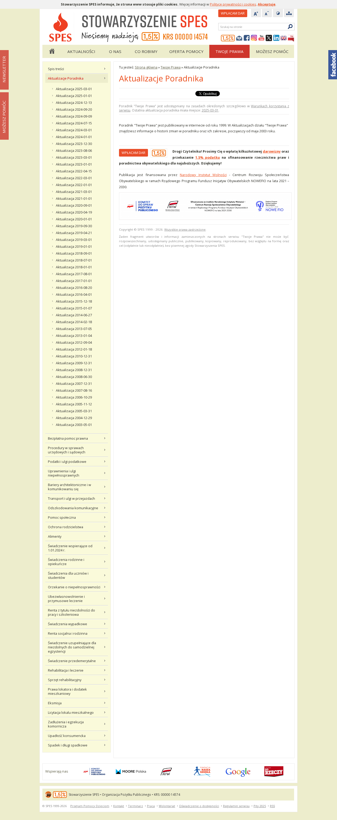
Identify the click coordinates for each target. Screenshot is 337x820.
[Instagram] (254, 38)
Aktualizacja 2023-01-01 (74, 164)
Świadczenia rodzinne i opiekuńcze (66, 561)
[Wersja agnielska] (283, 38)
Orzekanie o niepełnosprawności (74, 587)
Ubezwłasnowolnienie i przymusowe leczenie (66, 598)
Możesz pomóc (272, 51)
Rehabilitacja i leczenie (65, 670)
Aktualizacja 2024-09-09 (74, 116)
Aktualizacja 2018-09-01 (74, 253)
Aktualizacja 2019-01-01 (74, 246)
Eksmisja (55, 703)
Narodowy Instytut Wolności (203, 174)
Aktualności (81, 51)
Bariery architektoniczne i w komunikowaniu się (69, 486)
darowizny (272, 151)
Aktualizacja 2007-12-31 (74, 383)
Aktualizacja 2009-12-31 (74, 363)
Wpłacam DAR (233, 13)
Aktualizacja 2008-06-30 (74, 376)
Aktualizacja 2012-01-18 (74, 349)
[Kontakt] (239, 38)
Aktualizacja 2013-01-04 (74, 335)
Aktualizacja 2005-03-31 (74, 411)
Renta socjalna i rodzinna (67, 633)
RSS (272, 806)
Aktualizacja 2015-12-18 (74, 301)
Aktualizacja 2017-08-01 (74, 273)
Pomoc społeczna (62, 517)
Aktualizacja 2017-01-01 (74, 280)
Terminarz (135, 806)
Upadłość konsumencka (67, 735)
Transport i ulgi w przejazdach (71, 498)
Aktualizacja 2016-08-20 (74, 287)
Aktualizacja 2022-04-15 (74, 171)
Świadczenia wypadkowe (67, 624)
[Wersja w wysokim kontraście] (278, 13)
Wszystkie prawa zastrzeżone (185, 229)
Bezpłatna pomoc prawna (68, 438)
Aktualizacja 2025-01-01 (74, 95)
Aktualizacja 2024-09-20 (74, 109)
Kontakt (118, 806)
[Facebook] (246, 38)
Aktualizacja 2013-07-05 (74, 328)
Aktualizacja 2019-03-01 (74, 239)
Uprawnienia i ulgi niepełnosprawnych (63, 473)
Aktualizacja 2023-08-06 (74, 150)
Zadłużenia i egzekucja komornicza (66, 724)
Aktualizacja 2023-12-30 (74, 143)
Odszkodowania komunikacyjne (73, 508)
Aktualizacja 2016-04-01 (74, 294)
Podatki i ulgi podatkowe (67, 461)
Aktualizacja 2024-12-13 (74, 102)
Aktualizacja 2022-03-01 (74, 178)
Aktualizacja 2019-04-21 (74, 232)
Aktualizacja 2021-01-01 (74, 198)
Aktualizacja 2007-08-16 (74, 390)
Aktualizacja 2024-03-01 (74, 130)
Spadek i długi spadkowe (67, 745)
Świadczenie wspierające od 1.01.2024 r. (70, 548)
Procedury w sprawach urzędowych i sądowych (66, 449)
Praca (151, 806)
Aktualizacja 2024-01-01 (74, 136)
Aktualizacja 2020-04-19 (74, 212)
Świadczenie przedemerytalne (72, 660)
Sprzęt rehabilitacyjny (64, 679)
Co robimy (146, 51)
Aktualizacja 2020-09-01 (74, 205)
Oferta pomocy (186, 51)
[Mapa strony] (289, 13)
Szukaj (220, 26)
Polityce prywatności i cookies (233, 4)
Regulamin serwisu (236, 806)
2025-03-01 (210, 110)
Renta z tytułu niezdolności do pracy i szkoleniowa (71, 612)
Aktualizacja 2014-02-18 (74, 321)
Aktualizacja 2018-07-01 (74, 260)
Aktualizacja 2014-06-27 (74, 315)
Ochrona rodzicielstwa (65, 527)
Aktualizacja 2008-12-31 (74, 369)
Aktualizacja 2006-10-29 (74, 397)
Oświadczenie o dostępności (199, 806)
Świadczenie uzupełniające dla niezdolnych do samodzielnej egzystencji (72, 647)
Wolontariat (167, 806)
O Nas (115, 51)
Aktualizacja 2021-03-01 (74, 191)
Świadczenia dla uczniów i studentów (68, 575)
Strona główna (51, 51)
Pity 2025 (260, 806)
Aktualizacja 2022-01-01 (74, 184)
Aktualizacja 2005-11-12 (74, 404)
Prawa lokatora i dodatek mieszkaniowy (67, 691)
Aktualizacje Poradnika (65, 78)
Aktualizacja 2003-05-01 (74, 424)
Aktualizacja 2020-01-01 (74, 219)
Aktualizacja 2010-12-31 (74, 356)
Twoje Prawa (229, 51)
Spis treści (56, 68)
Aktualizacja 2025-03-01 (74, 88)
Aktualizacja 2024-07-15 (74, 123)
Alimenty (54, 536)
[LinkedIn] (276, 38)
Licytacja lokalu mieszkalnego (71, 712)
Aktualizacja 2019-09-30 (74, 226)
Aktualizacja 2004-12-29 (74, 417)
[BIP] (291, 38)
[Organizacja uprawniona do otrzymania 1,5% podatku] (228, 38)
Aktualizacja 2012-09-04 (74, 342)
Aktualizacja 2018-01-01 (74, 267)
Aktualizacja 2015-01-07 (74, 308)
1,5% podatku (207, 157)
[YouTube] (261, 38)
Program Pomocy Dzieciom (89, 806)
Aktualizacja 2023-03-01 (74, 157)
